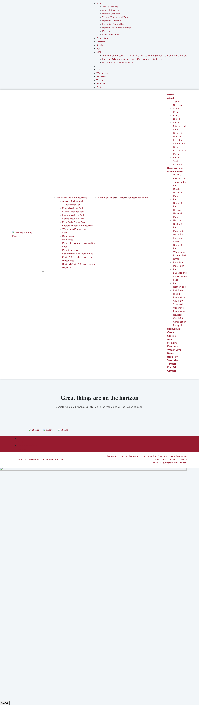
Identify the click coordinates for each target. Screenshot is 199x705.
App (98, 48)
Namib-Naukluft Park (73, 218)
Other (65, 232)
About (99, 3)
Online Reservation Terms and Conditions (171, 458)
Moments (122, 197)
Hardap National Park (73, 215)
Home (170, 94)
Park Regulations (71, 250)
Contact (100, 87)
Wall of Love (102, 73)
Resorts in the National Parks (71, 197)
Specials (100, 45)
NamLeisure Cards (107, 197)
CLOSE (4, 702)
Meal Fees (67, 239)
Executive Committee (113, 24)
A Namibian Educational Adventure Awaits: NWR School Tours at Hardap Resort (144, 55)
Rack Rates (68, 236)
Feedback (132, 197)
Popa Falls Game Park (73, 222)
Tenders (100, 80)
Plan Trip (100, 83)
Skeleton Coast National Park (77, 225)
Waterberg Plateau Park (75, 229)
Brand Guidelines (111, 13)
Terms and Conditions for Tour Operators (148, 456)
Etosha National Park (73, 211)
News (99, 69)
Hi (97, 66)
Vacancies (101, 76)
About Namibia (110, 6)
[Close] (43, 271)
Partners (106, 31)
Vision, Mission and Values (116, 17)
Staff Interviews (110, 34)
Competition (102, 38)
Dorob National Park (72, 208)
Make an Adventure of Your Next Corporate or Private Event (133, 59)
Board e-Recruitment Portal (117, 27)
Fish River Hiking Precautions (77, 253)
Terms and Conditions (117, 456)
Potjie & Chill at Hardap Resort (118, 62)
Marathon (100, 41)
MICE (98, 52)
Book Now (142, 197)
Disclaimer (182, 459)
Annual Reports (110, 10)
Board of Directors (111, 20)
